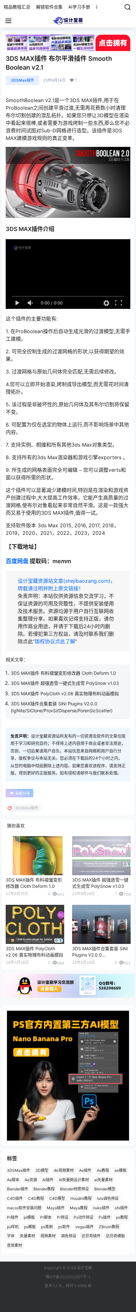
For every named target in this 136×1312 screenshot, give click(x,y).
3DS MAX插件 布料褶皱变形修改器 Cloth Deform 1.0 (63, 673)
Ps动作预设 (83, 1217)
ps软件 (64, 1226)
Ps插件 (105, 1217)
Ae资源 (31, 1179)
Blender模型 (104, 1189)
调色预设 (68, 1236)
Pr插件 (12, 1217)
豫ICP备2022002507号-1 (68, 1276)
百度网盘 (17, 561)
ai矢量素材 (103, 1179)
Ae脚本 (13, 1179)
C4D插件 (15, 1198)
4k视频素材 (64, 1170)
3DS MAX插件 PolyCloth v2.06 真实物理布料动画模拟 (65, 693)
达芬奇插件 (91, 1236)
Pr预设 (62, 1217)
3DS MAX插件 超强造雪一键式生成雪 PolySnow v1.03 (65, 683)
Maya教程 (79, 1207)
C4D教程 (36, 1198)
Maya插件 (56, 1207)
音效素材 (14, 1245)
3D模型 (41, 1170)
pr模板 (29, 1217)
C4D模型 (57, 1198)
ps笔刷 (47, 1226)
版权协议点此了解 (55, 641)
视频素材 (48, 1236)
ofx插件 (121, 1207)
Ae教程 (103, 1170)
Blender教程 (44, 1189)
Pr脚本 (46, 1217)
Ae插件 (85, 1170)
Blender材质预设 (74, 1189)
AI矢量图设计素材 (74, 1179)
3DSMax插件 (22, 80)
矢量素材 (27, 1236)
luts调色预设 (108, 1198)
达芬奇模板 (115, 1236)
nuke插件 (101, 1207)
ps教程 (122, 1217)
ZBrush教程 (109, 1226)
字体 (11, 1236)
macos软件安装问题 (24, 1207)
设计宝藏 (84, 1267)
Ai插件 (47, 1179)
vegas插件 (84, 1226)
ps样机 (13, 1226)
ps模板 (30, 1226)
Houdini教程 (81, 1198)
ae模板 (120, 1170)
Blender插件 (17, 1189)
